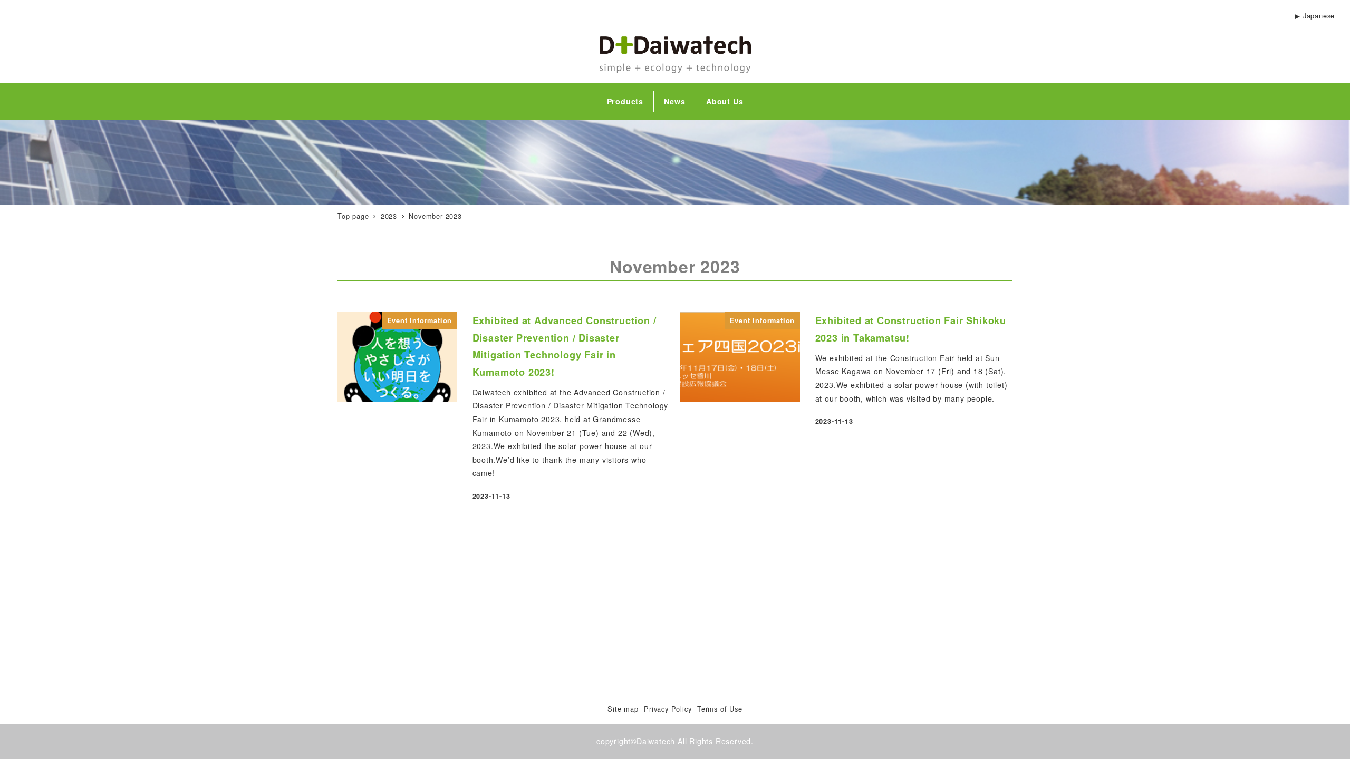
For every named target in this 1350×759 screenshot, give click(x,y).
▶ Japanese (1315, 16)
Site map (623, 709)
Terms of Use (719, 709)
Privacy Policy (667, 709)
